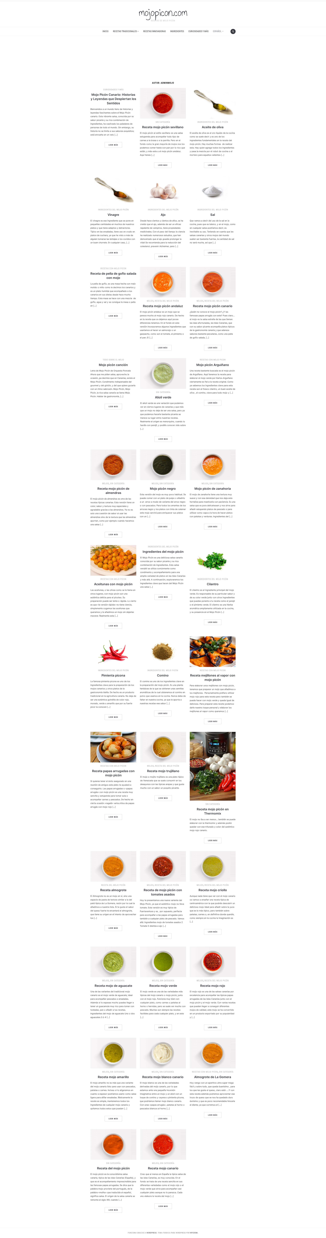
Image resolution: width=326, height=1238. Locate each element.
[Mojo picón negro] (163, 464)
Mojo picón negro (163, 488)
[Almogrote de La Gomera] (213, 1053)
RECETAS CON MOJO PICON (113, 268)
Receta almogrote (113, 890)
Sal (212, 215)
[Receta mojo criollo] (213, 866)
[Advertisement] (163, 59)
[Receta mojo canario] (163, 1144)
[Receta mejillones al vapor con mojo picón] (213, 651)
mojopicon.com (163, 12)
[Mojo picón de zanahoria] (213, 464)
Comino (163, 675)
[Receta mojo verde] (163, 961)
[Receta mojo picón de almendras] (113, 464)
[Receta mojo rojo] (213, 961)
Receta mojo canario (163, 1168)
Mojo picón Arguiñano (212, 365)
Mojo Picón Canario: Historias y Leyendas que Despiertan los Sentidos (113, 99)
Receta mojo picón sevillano (163, 127)
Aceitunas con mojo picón (113, 584)
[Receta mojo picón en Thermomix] (213, 766)
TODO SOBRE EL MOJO (113, 360)
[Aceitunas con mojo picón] (113, 560)
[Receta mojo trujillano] (163, 747)
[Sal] (213, 190)
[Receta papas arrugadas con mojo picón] (113, 747)
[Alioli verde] (163, 373)
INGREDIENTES (177, 31)
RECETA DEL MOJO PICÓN (167, 301)
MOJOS (150, 301)
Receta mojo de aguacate (113, 986)
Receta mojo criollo (213, 890)
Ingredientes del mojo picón (163, 551)
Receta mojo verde (163, 986)
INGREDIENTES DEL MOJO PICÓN (212, 122)
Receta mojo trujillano (163, 771)
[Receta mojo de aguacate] (113, 961)
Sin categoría (163, 122)
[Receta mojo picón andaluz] (163, 282)
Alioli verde (163, 397)
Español (217, 31)
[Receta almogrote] (113, 866)
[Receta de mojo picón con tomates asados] (163, 866)
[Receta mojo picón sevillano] (163, 103)
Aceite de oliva (212, 127)
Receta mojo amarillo (113, 1077)
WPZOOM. (194, 1233)
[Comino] (163, 651)
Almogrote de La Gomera (212, 1077)
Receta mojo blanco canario (163, 1077)
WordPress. (152, 1233)
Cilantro (213, 584)
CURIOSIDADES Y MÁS (198, 31)
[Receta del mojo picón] (113, 1144)
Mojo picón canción (113, 365)
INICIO (105, 31)
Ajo (163, 215)
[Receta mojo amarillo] (113, 1053)
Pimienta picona (113, 675)
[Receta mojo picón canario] (213, 282)
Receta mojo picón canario (212, 306)
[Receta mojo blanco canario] (163, 1053)
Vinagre (113, 215)
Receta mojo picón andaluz (163, 306)
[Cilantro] (213, 560)
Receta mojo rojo (212, 986)
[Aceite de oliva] (213, 103)
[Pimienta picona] (113, 651)
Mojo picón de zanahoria (212, 488)
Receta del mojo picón (113, 1168)
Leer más (113, 145)
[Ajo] (163, 190)
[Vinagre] (113, 190)
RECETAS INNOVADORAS (154, 31)
